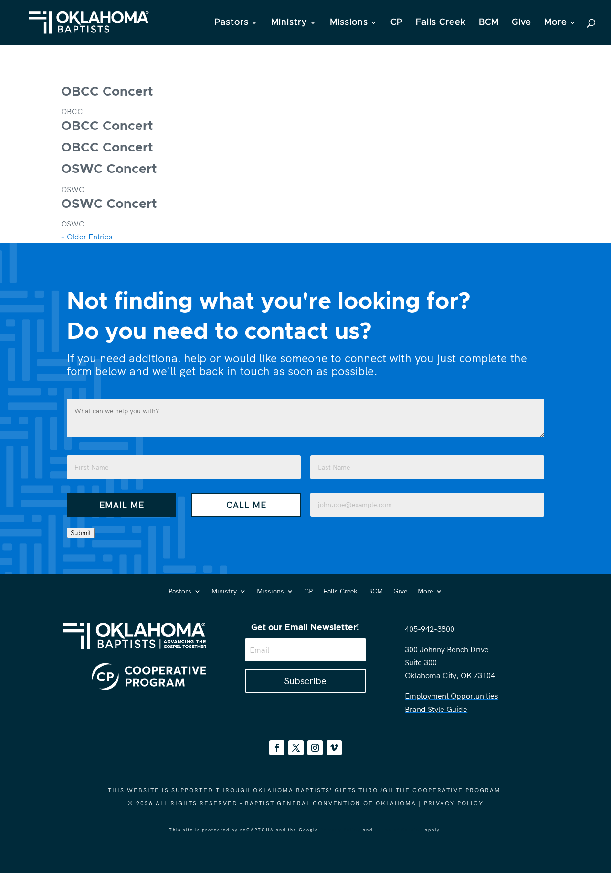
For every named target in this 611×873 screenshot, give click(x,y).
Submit (81, 533)
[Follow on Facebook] (276, 747)
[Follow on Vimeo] (334, 747)
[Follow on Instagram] (315, 747)
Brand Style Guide (436, 709)
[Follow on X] (296, 747)
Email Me (121, 504)
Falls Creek (441, 23)
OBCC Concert (107, 92)
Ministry (289, 23)
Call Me (246, 504)
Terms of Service (399, 829)
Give (521, 23)
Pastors (231, 23)
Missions (349, 23)
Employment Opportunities (451, 696)
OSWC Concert (109, 169)
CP (396, 23)
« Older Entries (86, 236)
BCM (489, 23)
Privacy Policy (454, 803)
